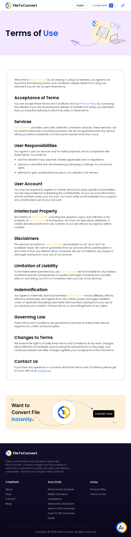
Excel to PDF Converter (61, 513)
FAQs (8, 494)
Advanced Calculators (61, 503)
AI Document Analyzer (61, 489)
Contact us (44, 370)
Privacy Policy (88, 103)
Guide (51, 518)
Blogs (8, 503)
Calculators (54, 499)
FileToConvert (38, 79)
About (9, 489)
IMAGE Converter (58, 494)
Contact (10, 499)
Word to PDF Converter (61, 508)
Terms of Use (98, 494)
